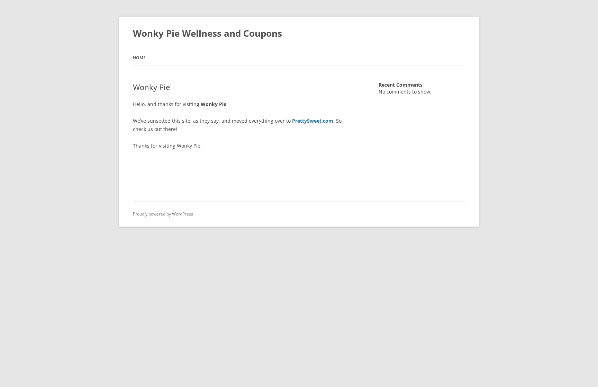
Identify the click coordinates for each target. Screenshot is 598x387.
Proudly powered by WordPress (163, 214)
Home (139, 58)
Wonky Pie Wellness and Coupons (207, 33)
